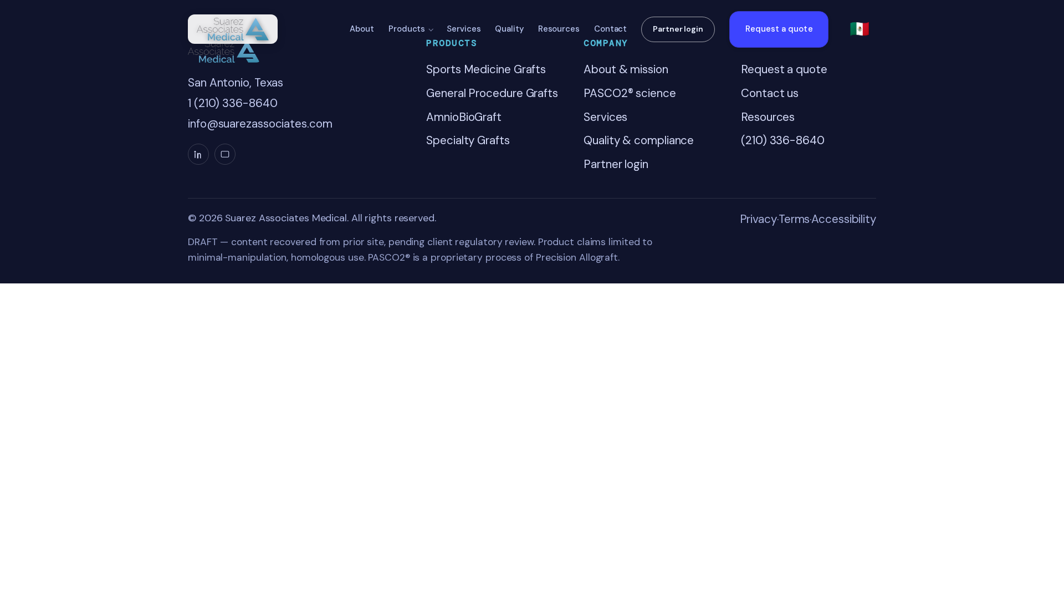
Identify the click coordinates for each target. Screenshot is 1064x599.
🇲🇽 (859, 28)
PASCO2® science (630, 93)
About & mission (626, 69)
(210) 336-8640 (783, 140)
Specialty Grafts (467, 140)
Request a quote (779, 28)
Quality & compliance (639, 140)
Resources (559, 28)
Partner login (678, 29)
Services (463, 28)
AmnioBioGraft (464, 117)
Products (406, 28)
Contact (610, 28)
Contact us (770, 93)
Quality (509, 28)
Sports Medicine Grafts (486, 69)
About (362, 28)
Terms (794, 219)
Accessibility (843, 219)
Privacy (758, 219)
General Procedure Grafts (492, 93)
